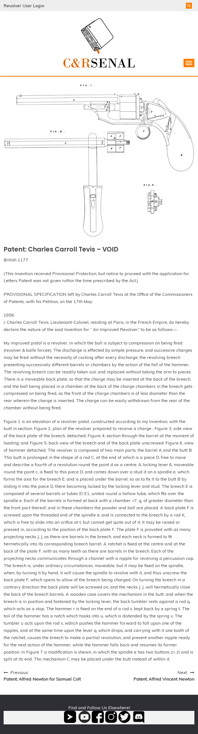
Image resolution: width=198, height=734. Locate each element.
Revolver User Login (24, 5)
